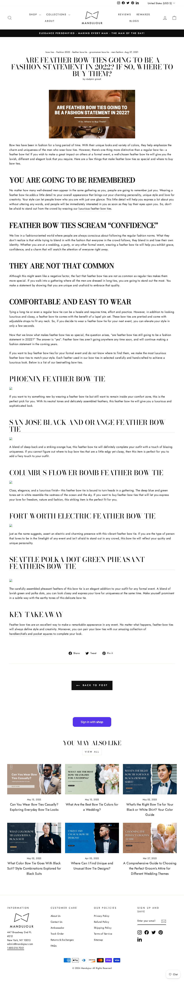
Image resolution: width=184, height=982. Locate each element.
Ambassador (57, 928)
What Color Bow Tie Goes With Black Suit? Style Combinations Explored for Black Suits (34, 868)
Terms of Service (103, 933)
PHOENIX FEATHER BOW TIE (57, 378)
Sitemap (98, 940)
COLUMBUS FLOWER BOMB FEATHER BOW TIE (86, 472)
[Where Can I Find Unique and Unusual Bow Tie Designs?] (92, 838)
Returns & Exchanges (62, 940)
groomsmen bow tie (99, 52)
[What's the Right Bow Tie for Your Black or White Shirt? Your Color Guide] (150, 779)
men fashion (117, 52)
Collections (57, 14)
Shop (33, 14)
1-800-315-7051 (15, 948)
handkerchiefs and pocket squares (30, 634)
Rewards (143, 14)
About (49, 21)
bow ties (50, 52)
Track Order (57, 933)
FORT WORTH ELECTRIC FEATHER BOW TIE (82, 516)
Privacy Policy (101, 916)
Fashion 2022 (63, 52)
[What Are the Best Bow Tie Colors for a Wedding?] (92, 779)
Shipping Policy (102, 928)
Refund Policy (101, 922)
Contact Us (56, 922)
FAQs (54, 945)
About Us (56, 916)
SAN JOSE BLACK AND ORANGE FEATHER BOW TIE (87, 426)
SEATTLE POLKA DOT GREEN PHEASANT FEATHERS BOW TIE (77, 563)
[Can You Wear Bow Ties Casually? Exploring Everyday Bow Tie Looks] (34, 779)
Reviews (124, 14)
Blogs (134, 21)
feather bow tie (79, 52)
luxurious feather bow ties (95, 209)
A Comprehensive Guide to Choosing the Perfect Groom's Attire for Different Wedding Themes (149, 868)
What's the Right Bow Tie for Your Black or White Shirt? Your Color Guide (149, 809)
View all (92, 751)
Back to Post (94, 685)
